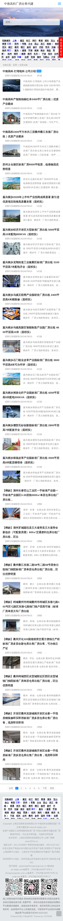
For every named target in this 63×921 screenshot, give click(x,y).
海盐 (49, 50)
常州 (47, 47)
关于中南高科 (53, 75)
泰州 (17, 47)
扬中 (35, 47)
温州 (14, 57)
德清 (23, 54)
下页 (45, 788)
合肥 (27, 57)
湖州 (16, 54)
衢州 (31, 816)
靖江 (23, 47)
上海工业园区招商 (55, 504)
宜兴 (4, 47)
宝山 (53, 40)
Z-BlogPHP (27, 916)
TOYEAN (48, 916)
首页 (15, 65)
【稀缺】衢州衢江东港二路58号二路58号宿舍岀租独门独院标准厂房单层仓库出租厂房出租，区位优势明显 (31, 569)
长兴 (36, 54)
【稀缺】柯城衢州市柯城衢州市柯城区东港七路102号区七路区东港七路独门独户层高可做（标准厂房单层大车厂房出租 (31, 607)
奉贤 (4, 44)
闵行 (34, 40)
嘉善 (24, 50)
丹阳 (41, 47)
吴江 (43, 44)
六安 (53, 57)
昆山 (36, 44)
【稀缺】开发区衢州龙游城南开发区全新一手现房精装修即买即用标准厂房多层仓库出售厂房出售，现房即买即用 (30, 718)
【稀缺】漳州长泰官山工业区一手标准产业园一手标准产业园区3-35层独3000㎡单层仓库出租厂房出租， (31, 495)
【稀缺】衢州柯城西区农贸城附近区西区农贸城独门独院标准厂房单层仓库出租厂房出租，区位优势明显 (30, 681)
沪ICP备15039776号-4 (41, 869)
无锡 (53, 47)
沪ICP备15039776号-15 (47, 873)
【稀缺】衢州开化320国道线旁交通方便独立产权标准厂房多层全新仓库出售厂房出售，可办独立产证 (31, 644)
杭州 (10, 54)
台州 (56, 54)
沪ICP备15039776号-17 (40, 876)
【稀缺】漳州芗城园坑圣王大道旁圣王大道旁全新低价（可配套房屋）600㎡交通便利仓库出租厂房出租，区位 (31, 532)
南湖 (36, 50)
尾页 (52, 788)
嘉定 (22, 40)
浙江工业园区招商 (55, 173)
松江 (28, 40)
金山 (7, 802)
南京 (22, 809)
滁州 (39, 57)
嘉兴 (17, 50)
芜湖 (33, 57)
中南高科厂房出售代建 (18, 3)
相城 (49, 44)
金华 (8, 57)
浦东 (47, 40)
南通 (57, 44)
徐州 (4, 50)
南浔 (30, 54)
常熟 (24, 44)
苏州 (17, 44)
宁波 (44, 54)
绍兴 (50, 54)
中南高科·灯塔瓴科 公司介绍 (19, 71)
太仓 (30, 44)
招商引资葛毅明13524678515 (18, 75)
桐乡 (43, 50)
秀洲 (25, 812)
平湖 (30, 50)
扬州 (29, 47)
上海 (14, 40)
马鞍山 (46, 57)
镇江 (10, 47)
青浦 (41, 40)
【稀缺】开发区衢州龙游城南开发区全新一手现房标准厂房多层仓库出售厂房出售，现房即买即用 (30, 755)
